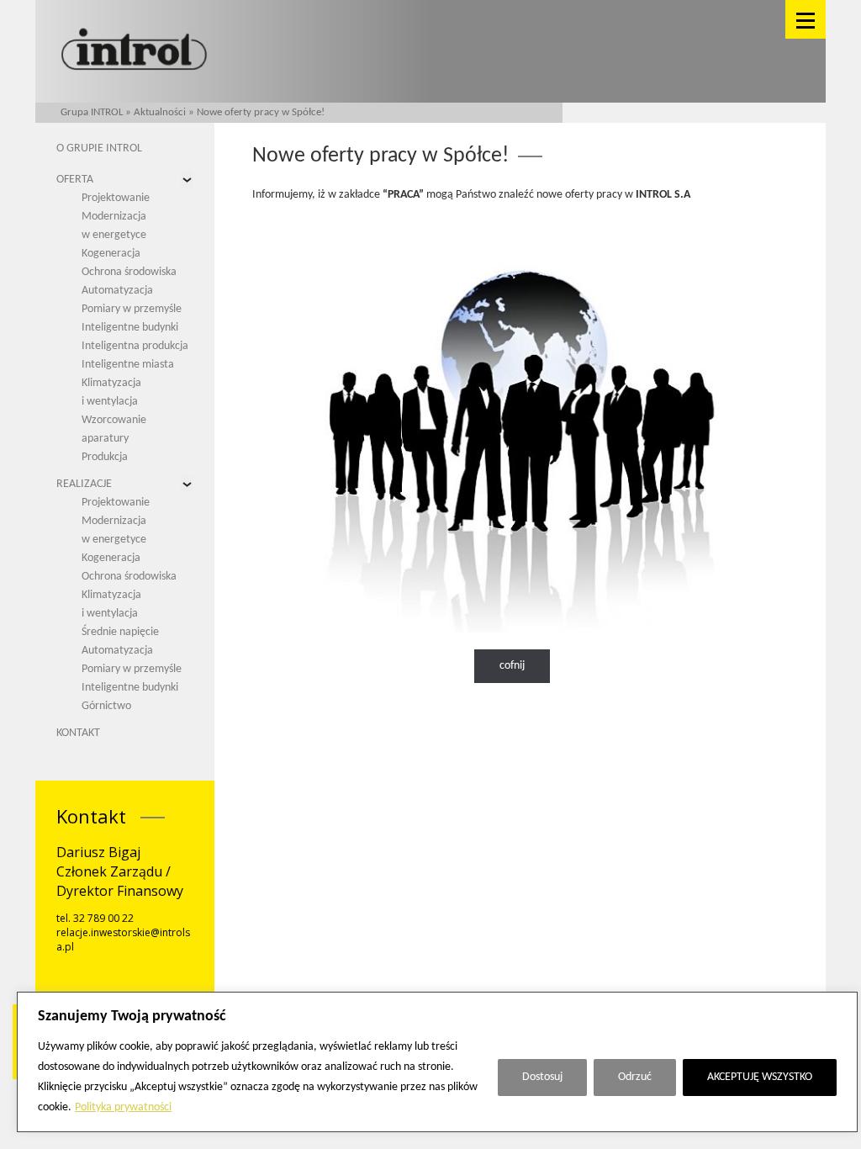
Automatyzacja (117, 290)
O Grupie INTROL (99, 148)
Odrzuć (635, 1077)
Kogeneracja (111, 253)
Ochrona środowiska (129, 272)
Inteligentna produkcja (135, 346)
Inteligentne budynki (130, 327)
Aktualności (160, 112)
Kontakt (78, 733)
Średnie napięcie (120, 632)
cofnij (512, 665)
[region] (437, 1062)
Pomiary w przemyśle (132, 309)
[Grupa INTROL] (134, 51)
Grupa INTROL (92, 112)
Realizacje (84, 484)
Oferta (74, 179)
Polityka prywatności (123, 1107)
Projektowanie (116, 198)
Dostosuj (542, 1077)
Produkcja (105, 457)
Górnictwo (106, 706)
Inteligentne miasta (128, 364)
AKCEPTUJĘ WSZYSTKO (759, 1077)
